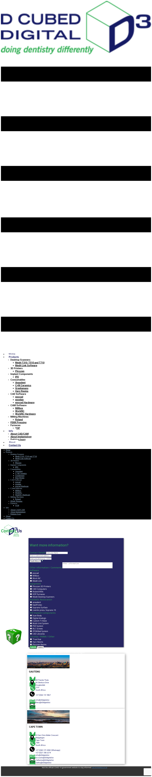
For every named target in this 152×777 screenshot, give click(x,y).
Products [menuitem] (14, 357)
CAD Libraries (39, 634)
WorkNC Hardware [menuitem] (25, 413)
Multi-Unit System (41, 623)
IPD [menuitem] (17, 376)
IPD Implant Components (43, 612)
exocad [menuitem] (19, 396)
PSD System (38, 626)
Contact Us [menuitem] (15, 445)
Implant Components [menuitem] (21, 374)
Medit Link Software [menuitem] (26, 365)
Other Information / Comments (46, 567)
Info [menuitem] (11, 431)
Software (34, 570)
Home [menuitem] (12, 354)
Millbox (36, 575)
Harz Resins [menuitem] (21, 391)
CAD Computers (40, 589)
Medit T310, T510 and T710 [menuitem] (29, 362)
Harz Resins (38, 642)
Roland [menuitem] (19, 419)
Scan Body (37, 615)
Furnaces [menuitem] (15, 425)
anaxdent (37, 602)
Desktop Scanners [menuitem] (20, 359)
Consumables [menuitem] (17, 379)
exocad (36, 573)
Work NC (37, 578)
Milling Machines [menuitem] (19, 416)
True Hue (37, 639)
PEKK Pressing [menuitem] (18, 422)
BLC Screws (38, 628)
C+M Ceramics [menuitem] (23, 385)
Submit (33, 647)
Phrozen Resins (39, 644)
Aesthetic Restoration (41, 599)
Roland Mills (38, 591)
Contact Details (37, 552)
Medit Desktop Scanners (43, 597)
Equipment (35, 583)
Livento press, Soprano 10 (44, 610)
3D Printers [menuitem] (16, 368)
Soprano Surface (40, 607)
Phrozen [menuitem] (19, 371)
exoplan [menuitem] (19, 399)
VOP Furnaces (39, 594)
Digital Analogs (39, 618)
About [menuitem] (12, 442)
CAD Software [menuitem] (18, 394)
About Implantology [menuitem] (21, 436)
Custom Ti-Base (40, 620)
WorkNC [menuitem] (19, 411)
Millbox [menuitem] (19, 408)
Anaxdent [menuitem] (20, 382)
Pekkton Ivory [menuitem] (18, 439)
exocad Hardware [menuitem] (24, 402)
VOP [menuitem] (17, 428)
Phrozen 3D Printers (42, 586)
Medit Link (37, 581)
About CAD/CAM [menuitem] (19, 433)
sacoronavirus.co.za (99, 767)
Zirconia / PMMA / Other (42, 636)
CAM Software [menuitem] (18, 405)
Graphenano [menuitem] (21, 388)
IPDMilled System (40, 631)
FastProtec (37, 605)
